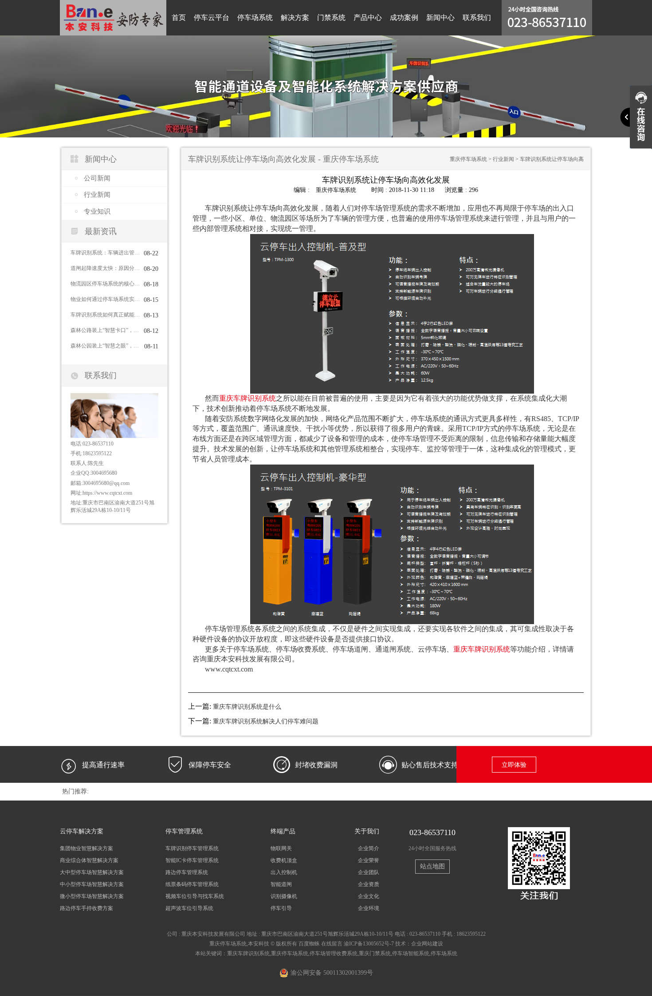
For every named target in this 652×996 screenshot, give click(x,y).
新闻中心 (440, 17)
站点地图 (432, 866)
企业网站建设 (427, 944)
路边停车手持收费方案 (86, 908)
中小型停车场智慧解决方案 (92, 884)
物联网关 (281, 848)
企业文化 (368, 896)
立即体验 (514, 765)
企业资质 (368, 884)
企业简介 (368, 848)
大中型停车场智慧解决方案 (92, 872)
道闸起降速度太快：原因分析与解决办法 (105, 268)
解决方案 (295, 17)
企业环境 (368, 908)
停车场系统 (255, 17)
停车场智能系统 (410, 953)
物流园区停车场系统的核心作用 (105, 284)
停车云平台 (211, 17)
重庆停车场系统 (468, 159)
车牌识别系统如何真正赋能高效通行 (105, 315)
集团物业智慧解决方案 (86, 848)
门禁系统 (331, 17)
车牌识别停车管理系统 (192, 848)
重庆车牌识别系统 (247, 398)
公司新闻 (97, 178)
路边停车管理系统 (186, 872)
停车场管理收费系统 (333, 953)
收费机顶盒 (284, 860)
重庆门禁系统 (375, 953)
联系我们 (477, 17)
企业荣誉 (368, 860)
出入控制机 (284, 872)
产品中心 (367, 17)
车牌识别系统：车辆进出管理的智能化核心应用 (105, 253)
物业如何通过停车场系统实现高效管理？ (105, 299)
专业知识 (97, 211)
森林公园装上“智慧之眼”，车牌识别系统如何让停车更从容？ (105, 346)
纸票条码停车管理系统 (192, 884)
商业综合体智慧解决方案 (89, 860)
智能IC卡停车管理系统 (192, 860)
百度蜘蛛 (309, 944)
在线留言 (331, 944)
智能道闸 (281, 884)
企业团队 (368, 872)
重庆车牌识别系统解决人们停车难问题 (265, 721)
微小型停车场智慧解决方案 (92, 896)
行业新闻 (97, 194)
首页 (179, 17)
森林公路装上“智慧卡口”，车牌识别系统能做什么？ (105, 330)
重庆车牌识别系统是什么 (247, 706)
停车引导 (281, 908)
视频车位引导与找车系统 (194, 896)
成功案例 (404, 17)
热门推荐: (75, 791)
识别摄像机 (284, 896)
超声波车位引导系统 (189, 908)
